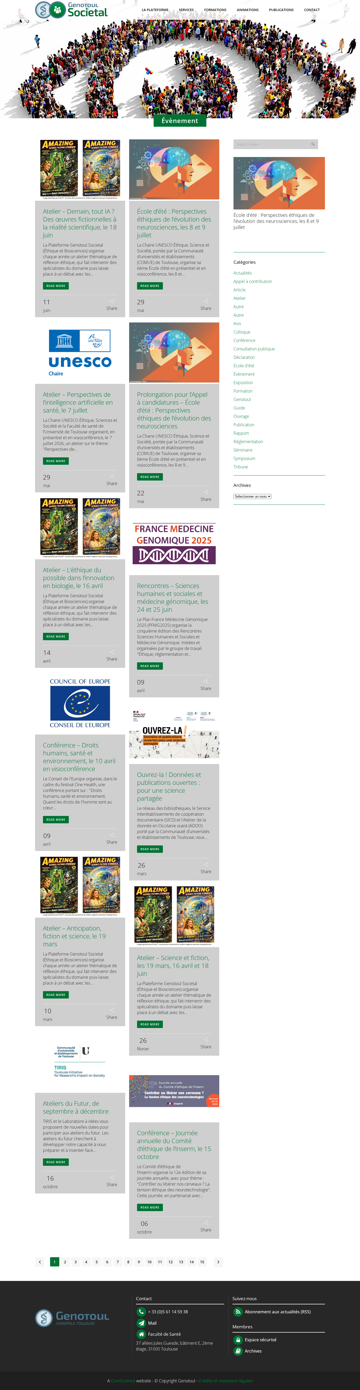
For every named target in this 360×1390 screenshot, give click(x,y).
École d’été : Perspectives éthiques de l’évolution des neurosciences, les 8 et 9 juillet (174, 223)
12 (170, 1261)
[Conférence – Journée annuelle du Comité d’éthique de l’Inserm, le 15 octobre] (174, 1091)
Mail (152, 1323)
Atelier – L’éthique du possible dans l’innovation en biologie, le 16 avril (78, 577)
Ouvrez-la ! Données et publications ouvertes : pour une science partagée (169, 786)
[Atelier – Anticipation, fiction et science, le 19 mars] (80, 887)
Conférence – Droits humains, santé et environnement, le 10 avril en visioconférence (79, 757)
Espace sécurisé (260, 1340)
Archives (253, 1351)
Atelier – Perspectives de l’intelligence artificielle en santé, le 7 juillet (78, 402)
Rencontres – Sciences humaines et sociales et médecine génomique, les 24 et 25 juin (172, 597)
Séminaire (242, 450)
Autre (238, 307)
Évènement (244, 374)
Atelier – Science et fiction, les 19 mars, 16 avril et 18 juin (173, 965)
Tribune (240, 467)
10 (149, 1261)
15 (202, 1261)
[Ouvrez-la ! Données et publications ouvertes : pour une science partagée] (174, 733)
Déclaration (244, 357)
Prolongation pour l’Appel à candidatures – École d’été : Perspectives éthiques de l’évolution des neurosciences (174, 410)
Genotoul (242, 399)
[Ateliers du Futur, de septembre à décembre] (80, 1062)
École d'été (243, 366)
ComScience (123, 1381)
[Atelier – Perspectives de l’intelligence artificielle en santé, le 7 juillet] (80, 353)
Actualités (242, 273)
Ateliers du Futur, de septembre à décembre (76, 1107)
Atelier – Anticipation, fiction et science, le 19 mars (74, 936)
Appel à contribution (252, 281)
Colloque (241, 332)
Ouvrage (241, 416)
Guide (239, 408)
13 (181, 1261)
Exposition (243, 382)
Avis (237, 323)
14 (191, 1261)
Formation (242, 391)
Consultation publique (254, 349)
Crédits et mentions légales (226, 1381)
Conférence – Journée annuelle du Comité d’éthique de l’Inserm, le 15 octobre (174, 1144)
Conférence (244, 340)
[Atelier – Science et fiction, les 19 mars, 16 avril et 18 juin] (174, 916)
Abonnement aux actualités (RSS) (277, 1312)
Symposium (244, 458)
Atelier (239, 298)
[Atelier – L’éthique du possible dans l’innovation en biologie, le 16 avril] (80, 528)
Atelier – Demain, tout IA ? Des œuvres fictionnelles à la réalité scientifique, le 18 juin (80, 223)
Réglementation (248, 441)
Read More (55, 286)
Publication (243, 425)
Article (239, 290)
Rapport (241, 433)
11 (160, 1261)
